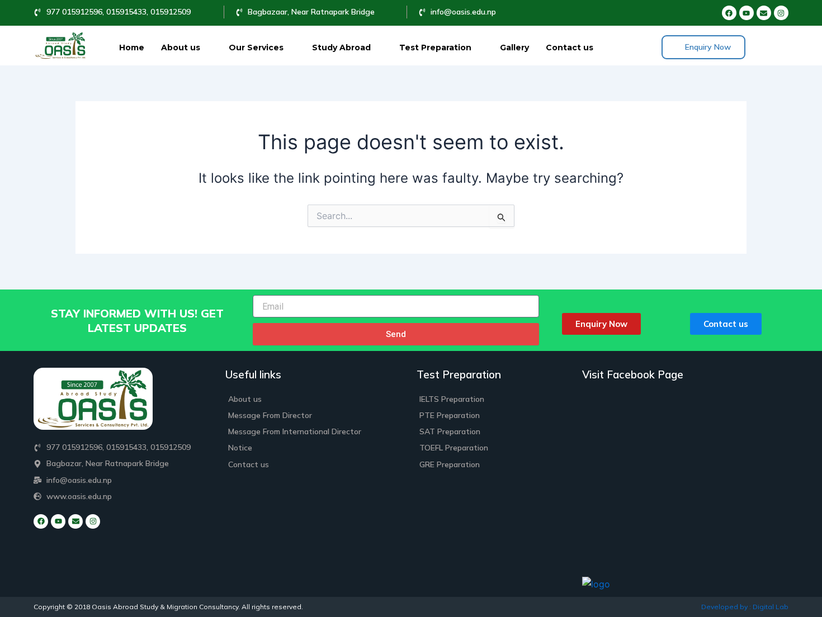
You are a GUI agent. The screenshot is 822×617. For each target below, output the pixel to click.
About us (180, 47)
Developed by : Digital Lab (744, 606)
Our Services (256, 47)
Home (131, 47)
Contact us (569, 47)
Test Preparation (435, 47)
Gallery (514, 47)
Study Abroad (341, 47)
